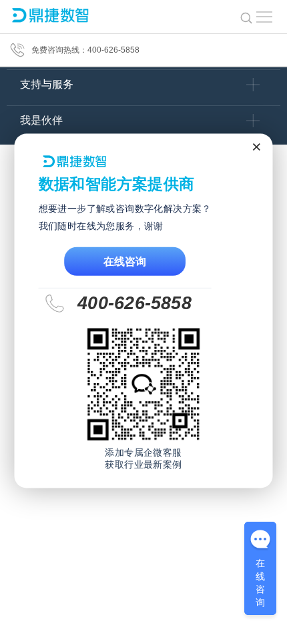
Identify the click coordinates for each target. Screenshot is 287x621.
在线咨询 (125, 261)
